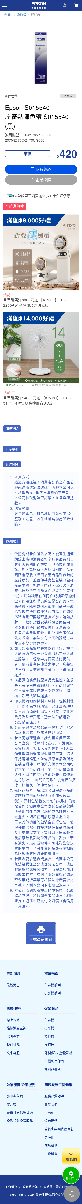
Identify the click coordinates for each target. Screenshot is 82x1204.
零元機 (11, 1104)
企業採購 (43, 180)
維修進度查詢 (16, 1028)
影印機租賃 (15, 1096)
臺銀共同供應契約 (20, 1112)
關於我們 (51, 1104)
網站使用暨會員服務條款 (60, 1186)
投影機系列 (52, 993)
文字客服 (13, 1052)
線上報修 (13, 1020)
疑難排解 (13, 1044)
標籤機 (49, 1036)
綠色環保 (51, 1120)
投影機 (49, 1028)
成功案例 (51, 1145)
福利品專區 (52, 1069)
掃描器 (49, 1044)
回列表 (68, 96)
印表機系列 (52, 984)
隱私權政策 (30, 1186)
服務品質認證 (54, 1096)
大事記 (49, 1112)
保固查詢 (13, 1036)
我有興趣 (43, 169)
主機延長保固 (54, 1060)
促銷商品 (21, 14)
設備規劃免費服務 (20, 1120)
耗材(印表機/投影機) (59, 1052)
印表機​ (49, 1020)
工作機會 (51, 1153)
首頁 (10, 14)
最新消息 (13, 984)
